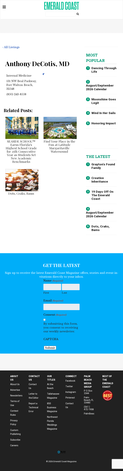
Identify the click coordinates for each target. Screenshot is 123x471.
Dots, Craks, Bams (21, 193)
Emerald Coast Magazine (61, 6)
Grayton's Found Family (103, 166)
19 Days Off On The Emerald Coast (102, 195)
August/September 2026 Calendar (100, 87)
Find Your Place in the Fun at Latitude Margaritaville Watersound (59, 146)
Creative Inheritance (99, 179)
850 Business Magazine (52, 407)
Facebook (70, 380)
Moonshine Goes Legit (103, 101)
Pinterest (70, 397)
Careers (14, 445)
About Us (15, 384)
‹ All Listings (11, 47)
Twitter (69, 386)
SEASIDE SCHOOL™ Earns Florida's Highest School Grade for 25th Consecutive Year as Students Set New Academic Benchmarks (21, 151)
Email (53, 300)
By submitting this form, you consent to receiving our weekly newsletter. (60, 327)
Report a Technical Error (33, 407)
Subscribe (15, 440)
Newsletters (16, 395)
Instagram (71, 392)
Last (64, 292)
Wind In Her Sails (103, 113)
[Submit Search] (77, 13)
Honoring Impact (103, 123)
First (46, 292)
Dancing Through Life (103, 70)
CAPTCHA (50, 339)
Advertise (15, 390)
